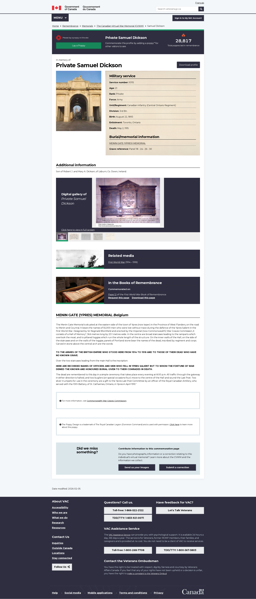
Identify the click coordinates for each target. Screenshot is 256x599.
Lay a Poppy (78, 45)
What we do (59, 517)
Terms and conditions (133, 592)
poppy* (151, 43)
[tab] (62, 236)
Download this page (143, 298)
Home (55, 26)
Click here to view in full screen (78, 230)
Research (58, 522)
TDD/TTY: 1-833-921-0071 (128, 517)
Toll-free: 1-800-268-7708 (128, 550)
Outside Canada (62, 548)
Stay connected (62, 558)
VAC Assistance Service (119, 535)
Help (55, 592)
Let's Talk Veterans (180, 510)
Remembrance (70, 26)
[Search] (201, 9)
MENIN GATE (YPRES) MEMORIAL (127, 143)
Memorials (87, 26)
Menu (58, 17)
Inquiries (57, 543)
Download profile (188, 65)
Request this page (118, 298)
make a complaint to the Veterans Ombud (147, 573)
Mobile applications (100, 592)
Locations (58, 553)
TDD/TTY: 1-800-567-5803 (180, 550)
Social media (73, 592)
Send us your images (137, 467)
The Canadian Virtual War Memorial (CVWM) (120, 26)
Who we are (59, 512)
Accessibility (60, 507)
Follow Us (63, 568)
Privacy (158, 592)
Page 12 (112, 294)
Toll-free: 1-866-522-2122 (128, 510)
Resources (58, 527)
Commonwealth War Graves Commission (106, 401)
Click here (174, 424)
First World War (116, 262)
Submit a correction (177, 467)
